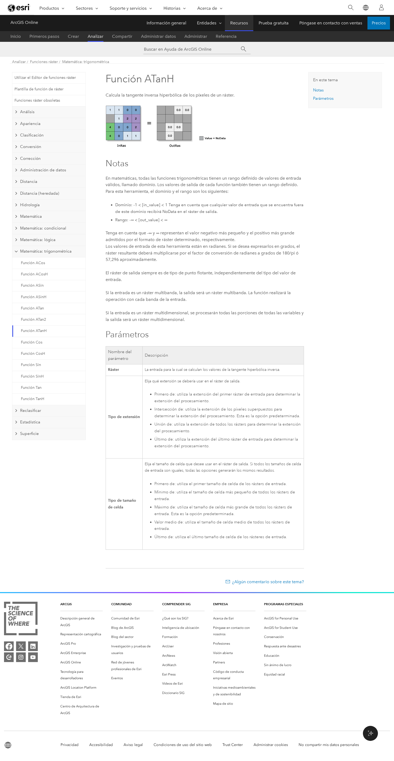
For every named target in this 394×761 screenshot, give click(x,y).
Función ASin (32, 285)
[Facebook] (9, 646)
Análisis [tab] (27, 111)
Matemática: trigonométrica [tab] (46, 251)
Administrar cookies (271, 744)
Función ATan (32, 308)
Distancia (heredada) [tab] (39, 193)
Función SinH (32, 376)
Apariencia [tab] (30, 123)
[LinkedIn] (33, 646)
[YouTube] (33, 657)
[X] (21, 646)
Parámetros (323, 98)
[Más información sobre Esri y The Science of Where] (21, 619)
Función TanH (32, 399)
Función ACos (33, 263)
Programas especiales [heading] (283, 604)
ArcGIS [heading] (66, 604)
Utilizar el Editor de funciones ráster (45, 77)
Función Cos (31, 342)
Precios (379, 22)
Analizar (95, 36)
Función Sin (31, 365)
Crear (73, 36)
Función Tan (31, 387)
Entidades (206, 22)
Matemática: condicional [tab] (43, 228)
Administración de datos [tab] (43, 170)
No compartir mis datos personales (329, 744)
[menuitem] (81, 622)
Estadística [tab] (30, 422)
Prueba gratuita (274, 22)
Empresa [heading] (220, 604)
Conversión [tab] (30, 146)
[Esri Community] (9, 657)
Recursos (239, 22)
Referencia (226, 36)
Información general (166, 22)
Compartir (122, 36)
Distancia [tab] (28, 181)
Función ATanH (34, 330)
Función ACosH (34, 274)
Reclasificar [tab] (30, 410)
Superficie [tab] (29, 433)
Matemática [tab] (31, 216)
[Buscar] (350, 7)
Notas (318, 90)
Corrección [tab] (30, 158)
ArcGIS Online (24, 22)
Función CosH (33, 353)
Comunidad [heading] (121, 604)
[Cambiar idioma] (365, 7)
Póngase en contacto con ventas (330, 22)
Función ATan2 (33, 319)
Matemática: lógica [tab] (37, 239)
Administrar (195, 36)
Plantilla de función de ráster (39, 89)
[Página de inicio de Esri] (19, 7)
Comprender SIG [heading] (176, 604)
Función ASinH (33, 297)
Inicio (15, 36)
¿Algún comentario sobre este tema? (268, 581)
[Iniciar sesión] (381, 7)
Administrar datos (158, 36)
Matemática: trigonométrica (85, 62)
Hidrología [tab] (30, 204)
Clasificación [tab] (32, 135)
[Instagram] (21, 657)
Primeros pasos (44, 36)
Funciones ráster (44, 62)
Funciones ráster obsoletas (37, 100)
